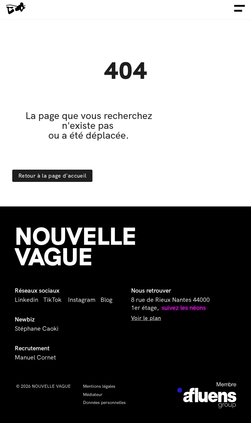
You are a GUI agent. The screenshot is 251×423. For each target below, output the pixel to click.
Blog (106, 300)
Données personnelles (104, 402)
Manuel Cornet (35, 357)
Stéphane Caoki (36, 329)
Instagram (82, 300)
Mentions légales (99, 386)
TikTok (53, 300)
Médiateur (93, 394)
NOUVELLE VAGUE (78, 246)
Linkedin (26, 300)
